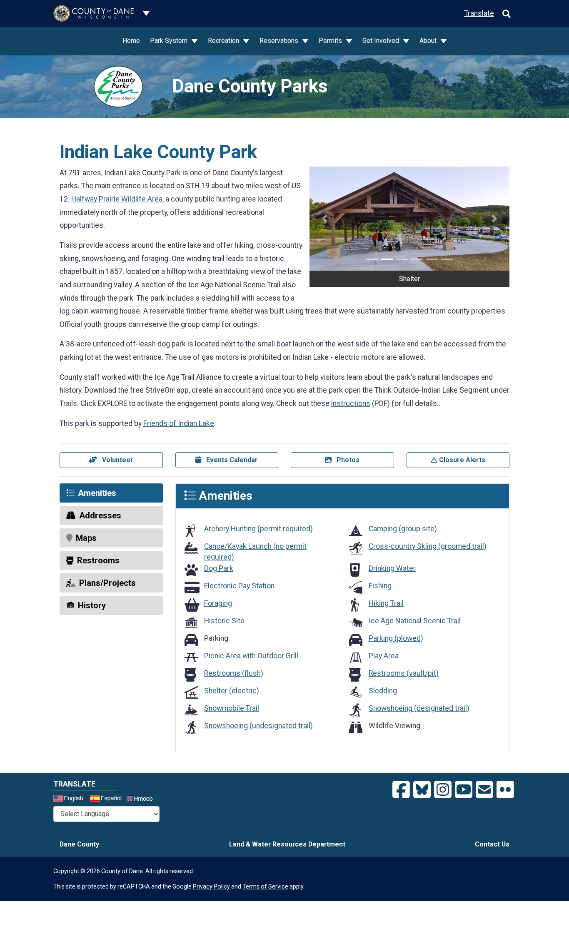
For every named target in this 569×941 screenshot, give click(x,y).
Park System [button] (169, 41)
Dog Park (218, 568)
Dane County (79, 844)
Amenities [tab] (97, 493)
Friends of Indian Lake (178, 423)
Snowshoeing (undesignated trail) (258, 726)
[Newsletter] (484, 790)
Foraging (218, 603)
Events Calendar (231, 460)
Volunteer (116, 460)
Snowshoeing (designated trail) (419, 708)
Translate (479, 13)
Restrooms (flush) (233, 673)
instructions (350, 403)
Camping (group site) (403, 529)
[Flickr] (505, 790)
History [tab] (92, 605)
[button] (324, 219)
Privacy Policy (211, 886)
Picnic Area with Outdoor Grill (251, 656)
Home (131, 41)
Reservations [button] (280, 41)
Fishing (380, 586)
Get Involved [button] (381, 41)
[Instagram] (442, 790)
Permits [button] (331, 41)
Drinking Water (392, 568)
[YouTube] (463, 790)
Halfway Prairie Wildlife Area (116, 199)
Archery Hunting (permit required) (258, 529)
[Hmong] (142, 799)
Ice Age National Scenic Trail (415, 621)
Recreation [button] (224, 41)
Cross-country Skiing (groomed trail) (428, 546)
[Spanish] (107, 799)
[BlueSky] (422, 790)
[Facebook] (401, 790)
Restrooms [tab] (98, 560)
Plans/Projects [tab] (107, 583)
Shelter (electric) (231, 691)
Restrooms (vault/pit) (404, 673)
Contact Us (492, 844)
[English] (70, 799)
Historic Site (224, 621)
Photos (347, 460)
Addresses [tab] (100, 515)
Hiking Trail (386, 603)
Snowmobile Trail (231, 708)
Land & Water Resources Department (287, 844)
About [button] (428, 41)
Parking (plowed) (396, 638)
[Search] (506, 13)
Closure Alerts (461, 460)
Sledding (383, 691)
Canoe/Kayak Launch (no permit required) (255, 551)
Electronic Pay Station (239, 586)
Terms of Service (265, 886)
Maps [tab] (86, 538)
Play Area (384, 656)
